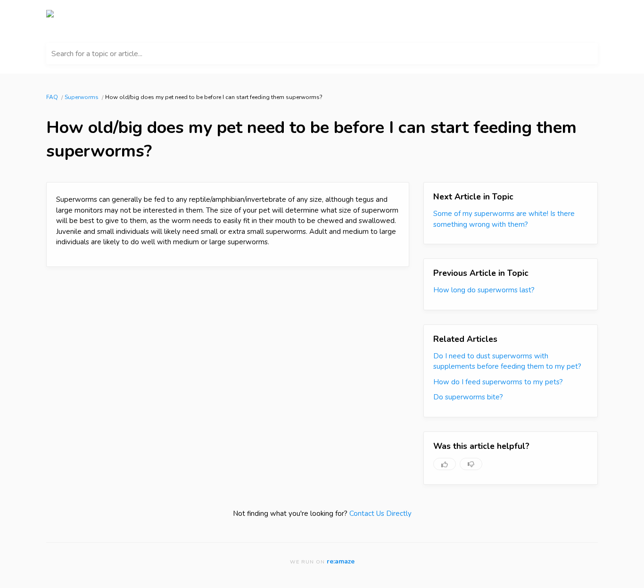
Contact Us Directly (380, 513)
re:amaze (341, 561)
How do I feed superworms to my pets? (498, 382)
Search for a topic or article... (96, 53)
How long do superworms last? (484, 290)
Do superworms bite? (468, 397)
